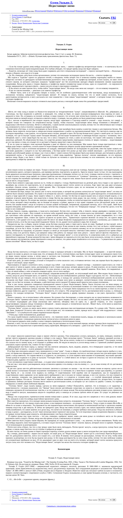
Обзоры (88, 11)
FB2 (113, 17)
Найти (50, 11)
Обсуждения (69, 11)
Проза (20, 23)
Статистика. (36, 21)
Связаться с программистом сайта (61, 506)
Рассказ (14, 23)
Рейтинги (58, 11)
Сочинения (44, 23)
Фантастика (36, 23)
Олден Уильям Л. (61, 2)
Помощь (96, 11)
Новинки (80, 11)
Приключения (27, 23)
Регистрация (40, 11)
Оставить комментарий (19, 15)
